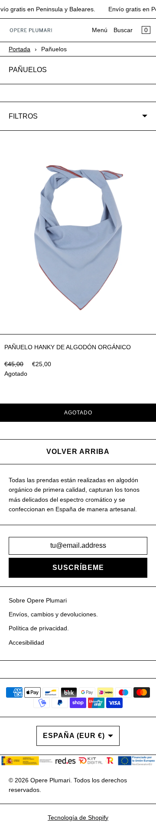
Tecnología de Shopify (78, 817)
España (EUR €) (74, 735)
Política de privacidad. (39, 628)
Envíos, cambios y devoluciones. (53, 614)
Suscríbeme (78, 567)
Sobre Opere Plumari (38, 600)
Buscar (123, 29)
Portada (19, 49)
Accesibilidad (26, 642)
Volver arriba (78, 451)
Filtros (23, 116)
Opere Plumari (50, 780)
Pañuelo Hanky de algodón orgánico (67, 347)
